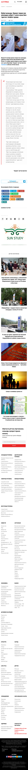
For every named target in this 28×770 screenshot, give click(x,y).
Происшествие (5, 553)
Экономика (4, 583)
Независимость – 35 (6, 542)
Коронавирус (4, 730)
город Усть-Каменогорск (7, 511)
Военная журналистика (7, 683)
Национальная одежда (20, 653)
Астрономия (18, 701)
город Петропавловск (6, 489)
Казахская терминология (7, 706)
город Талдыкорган (19, 485)
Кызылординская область (19, 501)
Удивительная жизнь (20, 708)
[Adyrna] (6, 2)
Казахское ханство (19, 590)
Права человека (18, 559)
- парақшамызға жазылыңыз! (12, 181)
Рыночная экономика (6, 589)
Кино (2, 652)
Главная (3, 6)
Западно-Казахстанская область (7, 459)
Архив (2, 551)
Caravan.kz (4, 64)
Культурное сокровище (6, 624)
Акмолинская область (20, 461)
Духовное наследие (7, 612)
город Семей (4, 509)
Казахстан (3, 526)
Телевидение (4, 654)
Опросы (3, 549)
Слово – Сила (4, 626)
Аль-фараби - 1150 (19, 605)
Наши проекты (4, 538)
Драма (2, 620)
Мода (2, 680)
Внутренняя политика (20, 526)
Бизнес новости (5, 603)
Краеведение (18, 595)
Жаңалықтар (9, 6)
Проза (2, 619)
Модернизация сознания (7, 633)
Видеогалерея (18, 679)
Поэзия (3, 617)
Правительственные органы (20, 553)
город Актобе (4, 472)
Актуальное (4, 531)
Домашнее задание (6, 672)
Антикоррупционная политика (6, 597)
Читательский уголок (6, 674)
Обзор (2, 711)
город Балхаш (18, 474)
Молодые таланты (19, 670)
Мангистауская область (7, 463)
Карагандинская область (21, 467)
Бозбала (3, 669)
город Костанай (5, 481)
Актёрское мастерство (6, 648)
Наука (16, 703)
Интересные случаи (6, 681)
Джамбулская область (20, 496)
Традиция (17, 645)
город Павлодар (5, 485)
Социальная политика (20, 540)
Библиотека (4, 629)
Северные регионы (6, 479)
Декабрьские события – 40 (7, 545)
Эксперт (3, 540)
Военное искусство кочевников (19, 598)
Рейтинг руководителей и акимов (20, 546)
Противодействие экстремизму (5, 703)
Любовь (3, 676)
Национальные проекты (20, 562)
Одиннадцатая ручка (6, 628)
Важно (16, 583)
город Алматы (18, 481)
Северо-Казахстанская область (6, 491)
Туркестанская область (20, 491)
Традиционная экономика (4, 587)
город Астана (18, 459)
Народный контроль (6, 595)
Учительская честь (19, 710)
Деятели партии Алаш (20, 591)
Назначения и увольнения (18, 556)
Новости (3, 523)
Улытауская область (20, 468)
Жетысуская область (20, 487)
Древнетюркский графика (19, 601)
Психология (17, 699)
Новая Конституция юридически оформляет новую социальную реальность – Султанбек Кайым (14, 365)
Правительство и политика (19, 542)
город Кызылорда (19, 498)
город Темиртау (18, 472)
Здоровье (3, 699)
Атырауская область (6, 467)
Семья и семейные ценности (14, 391)
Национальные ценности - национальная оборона (21, 682)
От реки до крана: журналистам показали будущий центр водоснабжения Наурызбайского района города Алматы (14, 336)
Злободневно (5, 696)
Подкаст (3, 710)
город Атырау (4, 468)
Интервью (3, 535)
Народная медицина (6, 728)
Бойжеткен (4, 670)
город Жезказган (19, 470)
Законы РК (17, 560)
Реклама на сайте (5, 750)
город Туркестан (19, 492)
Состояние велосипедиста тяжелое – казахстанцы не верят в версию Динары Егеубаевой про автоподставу (14, 418)
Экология (3, 719)
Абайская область (5, 516)
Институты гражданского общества (21, 549)
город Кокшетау (18, 463)
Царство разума (19, 706)
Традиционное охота (20, 655)
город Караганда (19, 465)
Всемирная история (19, 588)
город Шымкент (18, 489)
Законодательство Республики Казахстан (20, 691)
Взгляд (2, 713)
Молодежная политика (20, 529)
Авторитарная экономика (4, 592)
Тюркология (17, 593)
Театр (2, 650)
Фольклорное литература (18, 673)
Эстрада (3, 657)
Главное (17, 575)
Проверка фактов (19, 685)
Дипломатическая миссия (19, 565)
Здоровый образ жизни (6, 726)
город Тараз (17, 494)
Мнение (3, 537)
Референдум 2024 (19, 578)
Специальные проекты (20, 677)
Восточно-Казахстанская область (7, 513)
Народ (16, 573)
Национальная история (20, 586)
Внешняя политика (19, 527)
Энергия (17, 704)
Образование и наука (21, 696)
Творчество (4, 615)
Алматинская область (20, 483)
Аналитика (3, 602)
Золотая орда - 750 (19, 604)
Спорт (2, 533)
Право (16, 571)
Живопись (3, 645)
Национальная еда (19, 648)
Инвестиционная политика (19, 532)
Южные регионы (19, 479)
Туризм (3, 600)
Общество (3, 529)
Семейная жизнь (5, 678)
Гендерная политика (20, 535)
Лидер (2, 701)
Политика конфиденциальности (17, 750)
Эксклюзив (3, 715)
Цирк (2, 656)
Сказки (3, 631)
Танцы (2, 646)
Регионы (3, 717)
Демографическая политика (19, 537)
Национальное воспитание (18, 651)
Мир (2, 527)
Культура (3, 642)
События (3, 708)
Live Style (3, 666)
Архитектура (4, 661)
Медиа (2, 659)
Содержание (18, 712)
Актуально (18, 523)
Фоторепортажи (5, 685)
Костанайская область (6, 483)
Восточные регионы (6, 506)
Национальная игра (19, 646)
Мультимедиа (4, 547)
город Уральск (4, 461)
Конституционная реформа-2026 (19, 568)
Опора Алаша (4, 635)
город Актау (4, 465)
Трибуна (17, 576)
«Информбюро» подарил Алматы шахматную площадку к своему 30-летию (14, 309)
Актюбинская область (6, 470)
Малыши (17, 669)
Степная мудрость (5, 622)
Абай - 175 (17, 607)
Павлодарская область (6, 487)
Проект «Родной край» (20, 676)
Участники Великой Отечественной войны (20, 687)
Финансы (3, 605)
